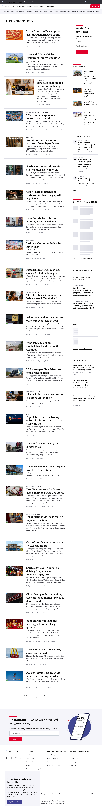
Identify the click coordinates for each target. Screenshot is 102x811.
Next (41, 696)
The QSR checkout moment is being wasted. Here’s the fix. (43, 296)
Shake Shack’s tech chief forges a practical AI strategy (45, 468)
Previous (29, 696)
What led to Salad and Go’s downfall (90, 104)
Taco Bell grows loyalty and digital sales (42, 445)
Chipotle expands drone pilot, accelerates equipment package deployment (45, 598)
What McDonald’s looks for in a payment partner (44, 518)
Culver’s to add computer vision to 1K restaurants (45, 544)
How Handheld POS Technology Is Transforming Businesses (86, 163)
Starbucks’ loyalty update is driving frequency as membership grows (42, 571)
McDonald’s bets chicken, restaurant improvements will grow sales (44, 58)
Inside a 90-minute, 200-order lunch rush (43, 245)
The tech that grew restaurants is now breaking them (44, 396)
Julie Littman (31, 72)
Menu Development (78, 11)
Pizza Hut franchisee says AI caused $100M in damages (43, 271)
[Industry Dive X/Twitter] (16, 758)
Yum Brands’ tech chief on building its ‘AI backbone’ (41, 219)
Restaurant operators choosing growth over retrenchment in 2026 (83, 305)
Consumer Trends (8, 11)
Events (42, 6)
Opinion (29, 6)
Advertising (51, 755)
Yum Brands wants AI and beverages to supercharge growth (41, 624)
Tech (97, 11)
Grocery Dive (35, 1)
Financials (29, 11)
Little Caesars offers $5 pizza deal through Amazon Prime (43, 33)
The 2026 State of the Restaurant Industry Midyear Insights (82, 382)
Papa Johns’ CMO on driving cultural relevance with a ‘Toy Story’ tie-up (44, 420)
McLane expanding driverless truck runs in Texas (43, 371)
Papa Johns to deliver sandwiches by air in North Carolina (42, 346)
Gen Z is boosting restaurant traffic (89, 92)
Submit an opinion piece (55, 762)
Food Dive (26, 1)
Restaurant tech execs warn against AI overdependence (42, 141)
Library (35, 6)
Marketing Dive (45, 1)
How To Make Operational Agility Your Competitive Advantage (86, 146)
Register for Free (14, 802)
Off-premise (20, 11)
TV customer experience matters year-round (40, 116)
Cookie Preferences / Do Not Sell (52, 803)
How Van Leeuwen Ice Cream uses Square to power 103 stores (45, 490)
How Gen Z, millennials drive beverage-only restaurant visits (90, 119)
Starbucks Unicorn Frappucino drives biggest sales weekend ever (90, 77)
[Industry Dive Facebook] (11, 758)
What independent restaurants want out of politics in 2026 (44, 319)
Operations (90, 11)
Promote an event (85, 349)
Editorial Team (30, 758)
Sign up (96, 6)
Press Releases (51, 6)
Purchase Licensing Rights (35, 769)
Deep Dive (21, 6)
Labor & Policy (48, 11)
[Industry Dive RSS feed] (20, 758)
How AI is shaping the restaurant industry (50, 84)
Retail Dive (54, 1)
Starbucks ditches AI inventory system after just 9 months (44, 167)
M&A (56, 11)
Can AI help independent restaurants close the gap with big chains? (44, 195)
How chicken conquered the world (84, 278)
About (28, 755)
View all (75, 190)
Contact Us (29, 762)
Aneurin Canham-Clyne (35, 46)
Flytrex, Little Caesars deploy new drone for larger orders (44, 674)
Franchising (38, 11)
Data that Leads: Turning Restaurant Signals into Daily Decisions (84, 398)
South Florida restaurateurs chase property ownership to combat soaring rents (83, 291)
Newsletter (29, 765)
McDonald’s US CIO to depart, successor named (43, 651)
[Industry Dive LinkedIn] (7, 758)
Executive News (65, 11)
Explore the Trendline (24, 93)
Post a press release (86, 259)
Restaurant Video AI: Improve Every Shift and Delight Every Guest (83, 367)
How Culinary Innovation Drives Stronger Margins (86, 180)
